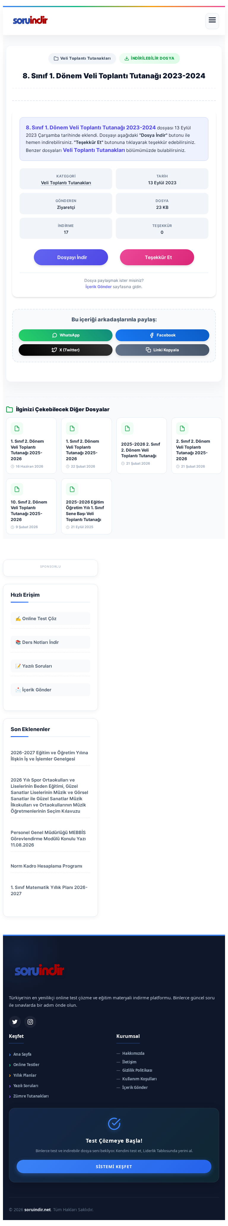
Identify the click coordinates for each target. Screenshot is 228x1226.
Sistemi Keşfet (114, 1166)
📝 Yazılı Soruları (33, 666)
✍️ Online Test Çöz (35, 618)
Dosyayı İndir (72, 257)
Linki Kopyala (166, 349)
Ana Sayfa (20, 1054)
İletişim (126, 1062)
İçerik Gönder (99, 286)
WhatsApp (70, 335)
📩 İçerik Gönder (33, 690)
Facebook (166, 335)
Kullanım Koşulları (136, 1079)
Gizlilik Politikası (134, 1070)
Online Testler (24, 1064)
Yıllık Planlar (23, 1075)
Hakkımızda (130, 1053)
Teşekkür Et (158, 257)
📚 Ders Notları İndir (37, 642)
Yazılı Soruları (23, 1085)
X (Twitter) (69, 349)
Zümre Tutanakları (29, 1096)
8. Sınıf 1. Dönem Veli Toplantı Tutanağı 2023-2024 (91, 127)
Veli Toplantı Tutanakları (85, 58)
